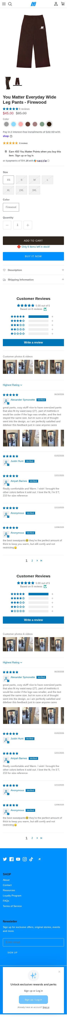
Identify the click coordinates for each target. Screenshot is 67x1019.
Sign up (19, 155)
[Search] (12, 4)
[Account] (55, 4)
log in (30, 155)
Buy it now (33, 256)
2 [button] (32, 560)
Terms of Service (12, 906)
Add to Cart (33, 240)
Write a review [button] (33, 342)
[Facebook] (11, 859)
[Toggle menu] (4, 4)
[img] (10, 394)
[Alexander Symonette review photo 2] (30, 438)
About (6, 879)
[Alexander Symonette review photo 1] (11, 438)
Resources (9, 890)
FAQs (6, 900)
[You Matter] (33, 4)
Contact (7, 885)
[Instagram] (25, 859)
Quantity (8, 217)
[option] (33, 41)
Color (6, 119)
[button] (11, 108)
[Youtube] (18, 859)
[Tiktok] (31, 859)
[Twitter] (5, 859)
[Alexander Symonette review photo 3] (49, 438)
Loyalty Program (12, 895)
